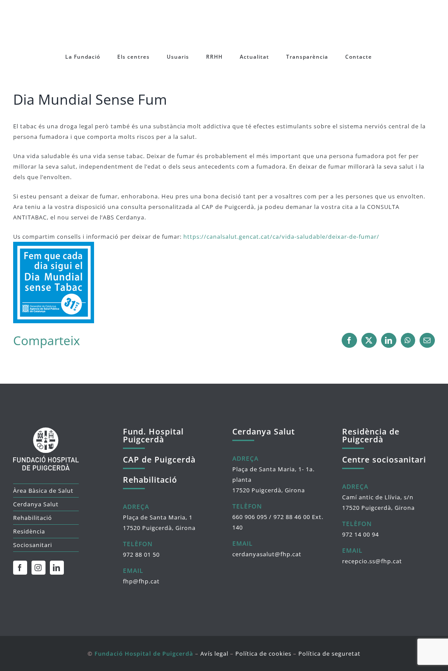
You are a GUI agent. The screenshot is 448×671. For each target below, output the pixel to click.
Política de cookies (263, 653)
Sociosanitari (32, 545)
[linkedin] (57, 568)
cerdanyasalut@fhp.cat (266, 554)
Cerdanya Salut (36, 504)
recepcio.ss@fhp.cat (372, 561)
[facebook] (20, 568)
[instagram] (39, 568)
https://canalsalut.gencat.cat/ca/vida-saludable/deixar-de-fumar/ (281, 236)
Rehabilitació (32, 518)
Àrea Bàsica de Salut (43, 490)
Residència (29, 531)
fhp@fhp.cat (141, 581)
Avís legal (214, 653)
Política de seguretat (329, 653)
